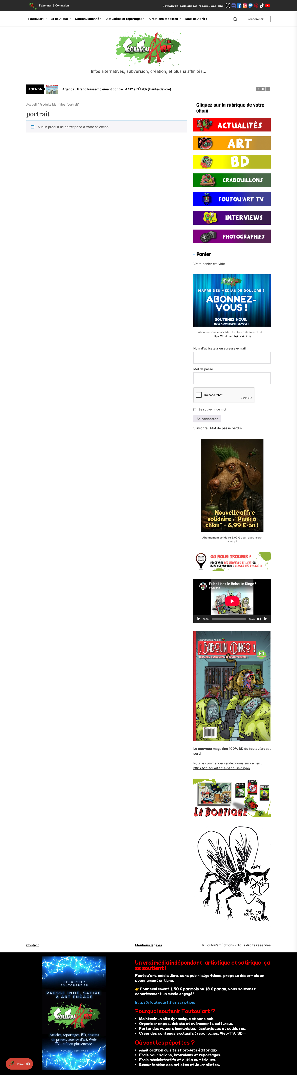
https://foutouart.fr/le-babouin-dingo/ (221, 768)
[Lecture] (199, 619)
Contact (32, 945)
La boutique (59, 19)
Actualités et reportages (124, 19)
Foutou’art (36, 19)
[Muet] (259, 619)
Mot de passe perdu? (226, 428)
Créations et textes (163, 19)
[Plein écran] (265, 619)
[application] (232, 601)
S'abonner (45, 5)
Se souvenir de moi (212, 409)
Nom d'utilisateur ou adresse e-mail (219, 348)
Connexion (62, 5)
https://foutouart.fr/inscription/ (232, 336)
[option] (151, 89)
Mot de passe (203, 369)
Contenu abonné (87, 19)
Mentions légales (148, 945)
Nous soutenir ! (196, 19)
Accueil (31, 104)
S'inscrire (200, 428)
